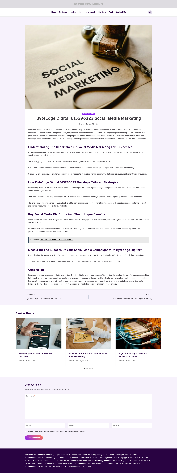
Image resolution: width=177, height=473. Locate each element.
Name (29, 425)
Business (63, 12)
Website (115, 425)
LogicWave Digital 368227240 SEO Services (43, 297)
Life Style (102, 12)
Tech (111, 12)
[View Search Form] (150, 12)
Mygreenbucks (88, 113)
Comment (30, 396)
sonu (82, 124)
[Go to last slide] (18, 342)
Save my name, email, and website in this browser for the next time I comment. (57, 432)
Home (53, 12)
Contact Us (121, 12)
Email (72, 425)
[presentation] (38, 333)
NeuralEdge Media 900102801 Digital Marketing (132, 297)
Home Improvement (87, 12)
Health (73, 12)
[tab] (84, 368)
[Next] (158, 342)
